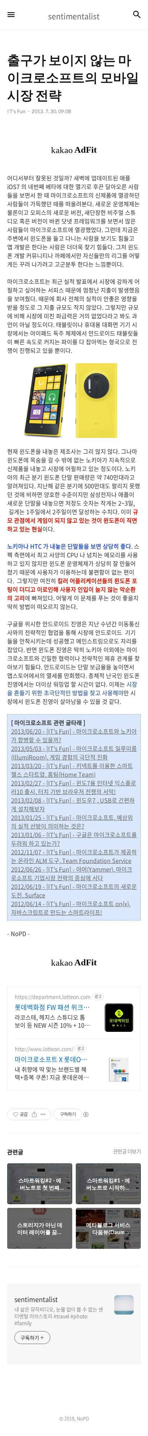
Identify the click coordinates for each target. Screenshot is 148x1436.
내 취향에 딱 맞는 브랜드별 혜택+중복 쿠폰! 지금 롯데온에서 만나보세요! (52, 1073)
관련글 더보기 (127, 1151)
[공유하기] (34, 1114)
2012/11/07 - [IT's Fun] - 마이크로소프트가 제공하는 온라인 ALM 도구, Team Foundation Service (74, 856)
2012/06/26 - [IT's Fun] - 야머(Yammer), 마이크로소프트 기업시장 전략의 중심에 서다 (71, 873)
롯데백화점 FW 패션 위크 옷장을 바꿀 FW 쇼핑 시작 (50, 1007)
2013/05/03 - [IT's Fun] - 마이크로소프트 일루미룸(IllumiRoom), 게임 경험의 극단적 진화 (74, 752)
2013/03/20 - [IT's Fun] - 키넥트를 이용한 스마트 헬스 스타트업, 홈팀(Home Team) (72, 770)
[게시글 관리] (43, 1114)
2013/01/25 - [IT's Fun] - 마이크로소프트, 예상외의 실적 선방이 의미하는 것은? (72, 821)
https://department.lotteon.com (53, 997)
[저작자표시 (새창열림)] (85, 1114)
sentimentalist (36, 1299)
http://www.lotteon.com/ (44, 1049)
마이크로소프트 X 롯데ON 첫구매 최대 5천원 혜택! (50, 1059)
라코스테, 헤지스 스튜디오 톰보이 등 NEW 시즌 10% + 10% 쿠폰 (52, 1021)
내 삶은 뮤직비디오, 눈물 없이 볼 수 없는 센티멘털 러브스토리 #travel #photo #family (58, 1316)
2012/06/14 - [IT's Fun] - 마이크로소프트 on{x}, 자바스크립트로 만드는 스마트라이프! (70, 907)
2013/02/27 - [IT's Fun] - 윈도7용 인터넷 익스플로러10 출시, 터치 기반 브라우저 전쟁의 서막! (73, 787)
